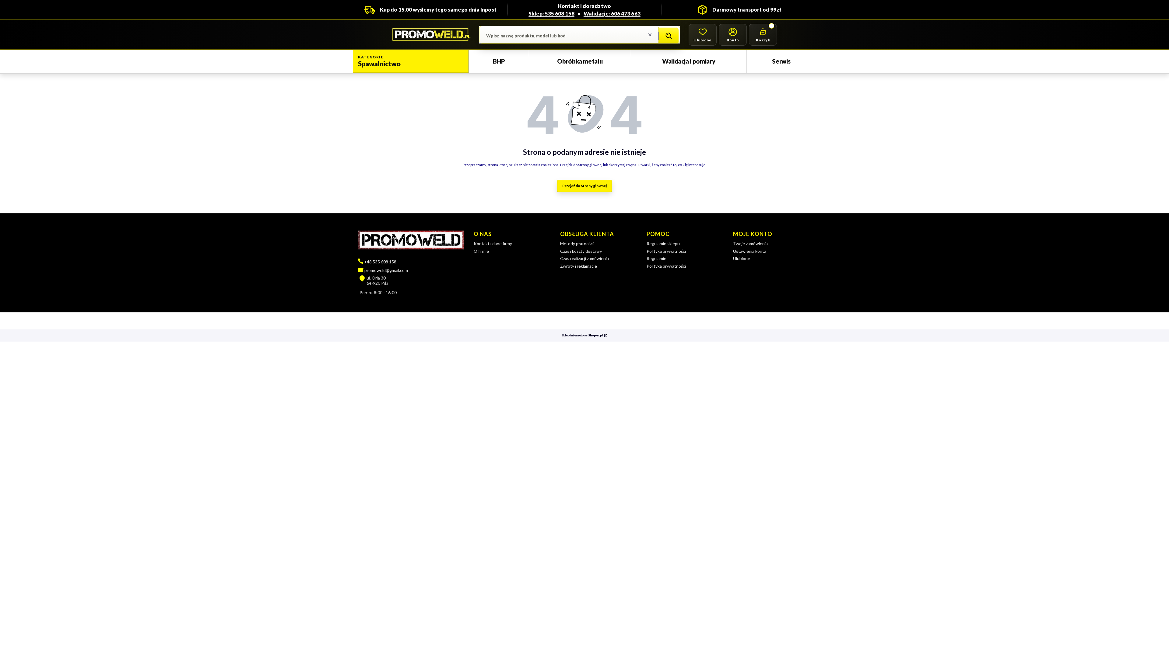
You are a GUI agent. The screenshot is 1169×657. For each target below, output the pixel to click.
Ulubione (741, 258)
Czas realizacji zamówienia (584, 258)
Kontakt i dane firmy (493, 243)
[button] (668, 35)
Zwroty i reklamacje (578, 266)
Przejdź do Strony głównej (584, 185)
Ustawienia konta (749, 251)
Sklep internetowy (582, 335)
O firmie (481, 251)
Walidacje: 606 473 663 (612, 13)
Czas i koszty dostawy (581, 251)
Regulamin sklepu (663, 243)
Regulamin (656, 258)
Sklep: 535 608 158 (551, 13)
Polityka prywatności (666, 251)
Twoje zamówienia (750, 243)
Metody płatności (577, 243)
